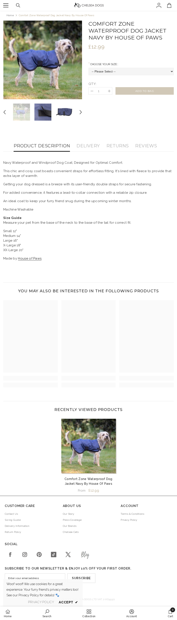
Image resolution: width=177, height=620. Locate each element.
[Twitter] (68, 554)
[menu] (5, 5)
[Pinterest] (39, 554)
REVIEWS (146, 145)
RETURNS (117, 145)
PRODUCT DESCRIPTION (42, 145)
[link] (30, 378)
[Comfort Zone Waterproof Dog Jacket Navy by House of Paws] (88, 446)
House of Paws (29, 258)
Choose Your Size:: (104, 64)
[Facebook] (10, 554)
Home (10, 15)
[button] (4, 112)
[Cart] (169, 5)
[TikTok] (53, 554)
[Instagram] (24, 554)
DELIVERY (88, 145)
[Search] (18, 5)
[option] (42, 59)
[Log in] (159, 5)
